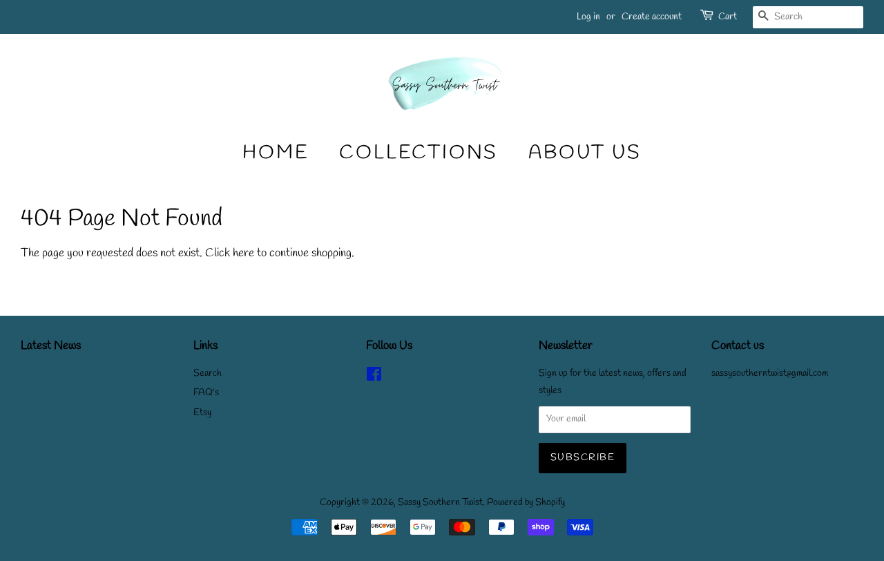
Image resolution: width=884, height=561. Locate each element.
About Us (584, 153)
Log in (588, 16)
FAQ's (206, 392)
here (243, 253)
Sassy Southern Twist (440, 502)
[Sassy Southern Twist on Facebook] (374, 377)
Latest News (51, 346)
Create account (652, 16)
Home (275, 153)
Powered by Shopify (526, 502)
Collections (418, 153)
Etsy (202, 412)
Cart (727, 16)
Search (207, 373)
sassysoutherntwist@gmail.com (769, 373)
